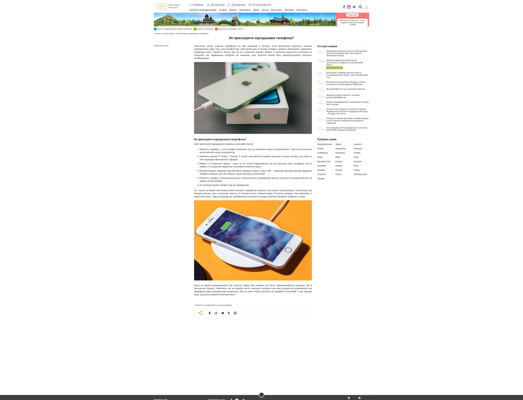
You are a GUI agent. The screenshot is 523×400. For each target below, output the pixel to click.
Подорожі (321, 174)
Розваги (357, 153)
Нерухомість (244, 10)
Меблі (337, 157)
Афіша (256, 10)
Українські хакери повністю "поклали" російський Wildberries (343, 96)
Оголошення (261, 5)
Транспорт (358, 148)
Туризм (320, 148)
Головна (222, 10)
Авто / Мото (276, 10)
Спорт (356, 157)
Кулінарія (321, 170)
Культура (357, 161)
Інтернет (339, 161)
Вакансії (233, 10)
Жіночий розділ (323, 161)
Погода (265, 10)
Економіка (321, 165)
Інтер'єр (338, 165)
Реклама (320, 178)
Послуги (338, 170)
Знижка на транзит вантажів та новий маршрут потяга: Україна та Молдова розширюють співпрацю (347, 120)
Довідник (238, 5)
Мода (356, 165)
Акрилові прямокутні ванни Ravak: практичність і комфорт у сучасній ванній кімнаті (344, 62)
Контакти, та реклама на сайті (202, 10)
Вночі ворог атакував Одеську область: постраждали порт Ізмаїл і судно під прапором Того (347, 75)
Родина (357, 170)
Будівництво (322, 153)
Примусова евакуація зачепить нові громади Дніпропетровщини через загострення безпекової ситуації (346, 53)
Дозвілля (218, 5)
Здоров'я (358, 144)
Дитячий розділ (360, 174)
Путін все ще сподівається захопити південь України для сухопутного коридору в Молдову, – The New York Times (347, 111)
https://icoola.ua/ (221, 196)
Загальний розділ (324, 144)
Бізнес (320, 157)
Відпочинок (340, 153)
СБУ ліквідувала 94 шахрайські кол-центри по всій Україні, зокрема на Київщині (346, 129)
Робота (338, 174)
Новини (198, 5)
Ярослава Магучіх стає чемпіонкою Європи (345, 89)
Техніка (338, 144)
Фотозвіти (289, 10)
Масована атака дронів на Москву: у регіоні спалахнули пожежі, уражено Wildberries (345, 83)
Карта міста (302, 10)
